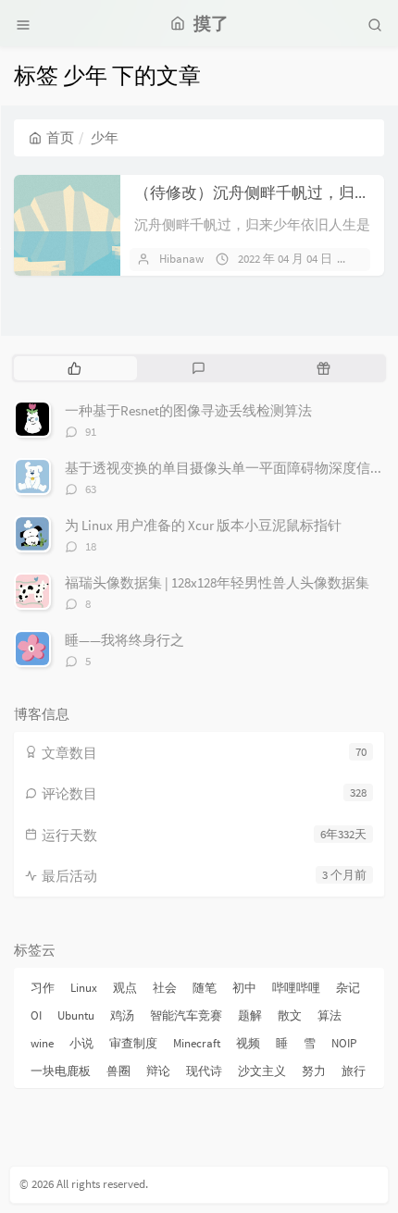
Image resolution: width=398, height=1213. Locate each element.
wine (42, 1043)
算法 (329, 1015)
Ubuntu (75, 1015)
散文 (290, 1015)
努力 (314, 1071)
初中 (244, 988)
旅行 (354, 1071)
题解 (250, 1015)
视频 (248, 1043)
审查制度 (133, 1043)
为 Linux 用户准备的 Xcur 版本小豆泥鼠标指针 (203, 525)
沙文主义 (262, 1071)
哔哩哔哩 (296, 988)
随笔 (205, 988)
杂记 (348, 988)
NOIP (343, 1043)
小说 (81, 1043)
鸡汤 (122, 1015)
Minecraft (196, 1043)
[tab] (74, 368)
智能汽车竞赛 (186, 1015)
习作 (43, 988)
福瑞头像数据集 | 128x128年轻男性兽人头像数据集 (217, 582)
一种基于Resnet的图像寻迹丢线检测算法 (188, 410)
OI (36, 1015)
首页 (60, 137)
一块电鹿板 (61, 1071)
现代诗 (204, 1071)
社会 (165, 988)
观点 (125, 988)
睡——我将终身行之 (124, 640)
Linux (83, 988)
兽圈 (118, 1071)
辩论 (158, 1071)
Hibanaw (181, 258)
